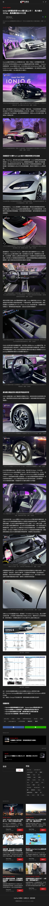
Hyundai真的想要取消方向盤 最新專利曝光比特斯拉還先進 (21, 711)
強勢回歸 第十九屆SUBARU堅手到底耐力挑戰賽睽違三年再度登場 (12, 849)
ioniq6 (41, 718)
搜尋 (4, 766)
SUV (39, 774)
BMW (34, 777)
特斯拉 (34, 784)
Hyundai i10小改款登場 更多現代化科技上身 (17, 713)
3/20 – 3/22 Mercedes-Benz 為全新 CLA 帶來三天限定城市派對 (13, 820)
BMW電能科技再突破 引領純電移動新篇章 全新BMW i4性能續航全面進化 (13, 880)
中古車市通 (28, 876)
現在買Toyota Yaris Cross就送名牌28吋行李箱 (36, 849)
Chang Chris (8, 829)
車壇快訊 (9, 817)
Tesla (28, 782)
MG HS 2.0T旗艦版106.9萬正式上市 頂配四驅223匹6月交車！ (21, 756)
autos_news (6, 718)
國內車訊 (4, 7)
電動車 (36, 721)
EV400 (13, 718)
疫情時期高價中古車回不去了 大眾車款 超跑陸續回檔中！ (36, 879)
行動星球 (28, 774)
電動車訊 (9, 7)
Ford (39, 779)
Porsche (28, 784)
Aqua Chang (31, 829)
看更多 (20, 830)
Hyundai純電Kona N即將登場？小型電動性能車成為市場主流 (22, 709)
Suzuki (33, 795)
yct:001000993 (22, 721)
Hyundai (35, 718)
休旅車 (39, 777)
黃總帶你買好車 (29, 792)
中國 (38, 795)
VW (32, 782)
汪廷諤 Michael (9, 17)
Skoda (28, 795)
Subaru (43, 795)
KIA (43, 779)
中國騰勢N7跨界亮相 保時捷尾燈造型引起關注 (23, 740)
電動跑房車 (30, 721)
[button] (3, 1)
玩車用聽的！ (38, 876)
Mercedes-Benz (37, 787)
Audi (38, 784)
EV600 (18, 718)
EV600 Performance (27, 718)
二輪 (43, 787)
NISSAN (37, 782)
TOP (5, 721)
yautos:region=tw (12, 721)
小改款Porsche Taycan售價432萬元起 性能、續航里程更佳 (36, 820)
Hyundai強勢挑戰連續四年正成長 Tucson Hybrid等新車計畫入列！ (24, 707)
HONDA (28, 779)
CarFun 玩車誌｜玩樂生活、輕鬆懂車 (24, 898)
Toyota (34, 774)
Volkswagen (29, 787)
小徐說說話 (29, 777)
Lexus (42, 782)
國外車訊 (12, 738)
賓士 (41, 792)
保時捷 (36, 792)
